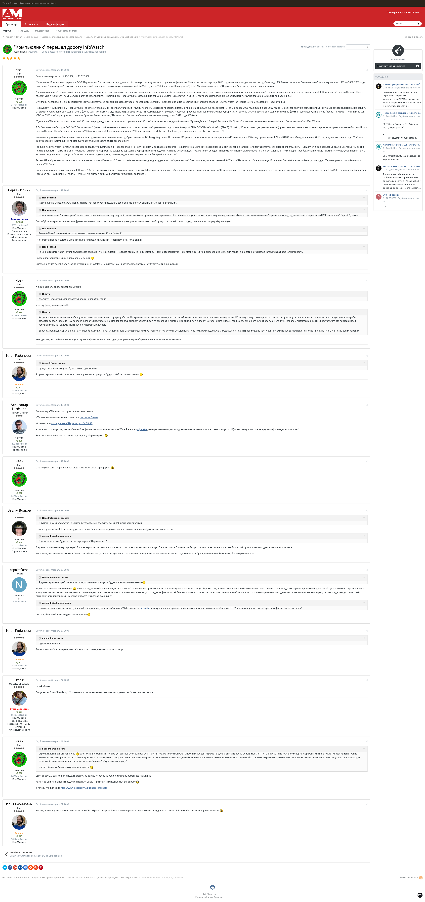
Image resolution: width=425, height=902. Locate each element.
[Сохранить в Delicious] (25, 867)
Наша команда (26, 3)
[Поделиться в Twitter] (4, 867)
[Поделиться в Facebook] (10, 867)
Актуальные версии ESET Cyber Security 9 (402, 145)
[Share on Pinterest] (41, 867)
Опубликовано (52, 70)
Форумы (7, 31)
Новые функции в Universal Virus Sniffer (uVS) (402, 84)
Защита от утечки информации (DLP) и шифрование (77, 51)
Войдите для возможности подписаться (324, 46)
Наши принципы (41, 3)
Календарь (23, 31)
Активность (31, 24)
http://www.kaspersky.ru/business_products (84, 788)
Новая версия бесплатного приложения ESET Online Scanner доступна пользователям (402, 113)
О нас (53, 3)
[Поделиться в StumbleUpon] (35, 867)
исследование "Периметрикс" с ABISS (71, 423)
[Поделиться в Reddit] (30, 867)
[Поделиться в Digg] (20, 867)
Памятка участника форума (391, 66)
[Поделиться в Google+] (15, 867)
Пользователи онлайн (66, 31)
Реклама (14, 3)
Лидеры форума (55, 24)
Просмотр (11, 24)
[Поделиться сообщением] (367, 70)
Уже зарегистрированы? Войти (403, 12)
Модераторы (42, 31)
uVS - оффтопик (391, 195)
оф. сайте (142, 429)
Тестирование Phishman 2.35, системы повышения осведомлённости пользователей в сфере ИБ (402, 166)
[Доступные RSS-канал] (421, 878)
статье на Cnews (89, 417)
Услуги (5, 3)
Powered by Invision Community (210, 897)
